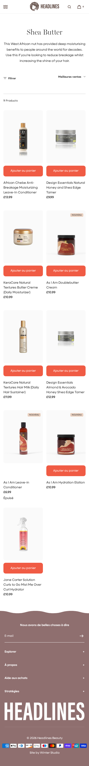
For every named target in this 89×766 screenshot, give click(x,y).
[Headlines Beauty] (44, 7)
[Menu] (5, 7)
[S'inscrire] (78, 636)
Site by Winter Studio (45, 752)
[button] (69, 7)
